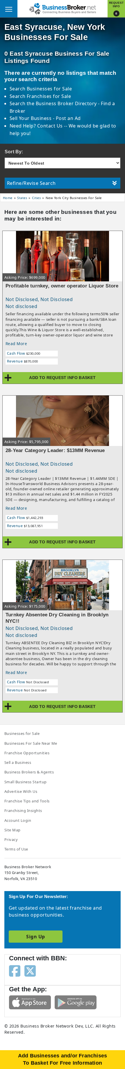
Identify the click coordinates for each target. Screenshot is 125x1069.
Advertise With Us (20, 791)
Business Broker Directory (66, 103)
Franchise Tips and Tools (27, 801)
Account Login (17, 820)
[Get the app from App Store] (30, 1001)
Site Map (12, 830)
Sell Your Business (31, 118)
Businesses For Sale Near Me (30, 743)
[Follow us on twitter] (30, 970)
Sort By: (14, 151)
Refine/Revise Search (31, 183)
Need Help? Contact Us (37, 126)
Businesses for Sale (49, 88)
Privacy (11, 839)
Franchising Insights (23, 810)
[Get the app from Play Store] (76, 1001)
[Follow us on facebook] (14, 970)
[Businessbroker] (62, 8)
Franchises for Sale (49, 96)
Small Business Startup (25, 781)
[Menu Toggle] (8, 8)
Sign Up (35, 936)
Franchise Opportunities (26, 752)
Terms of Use (16, 849)
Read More (16, 343)
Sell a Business (17, 762)
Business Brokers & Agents (29, 772)
